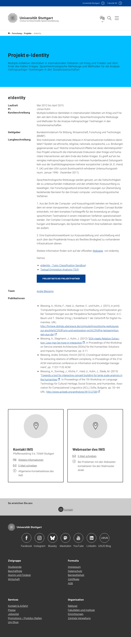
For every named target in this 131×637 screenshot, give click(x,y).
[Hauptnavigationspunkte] (116, 18)
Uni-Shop (13, 622)
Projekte (27, 33)
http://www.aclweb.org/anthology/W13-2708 (71, 391)
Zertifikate (73, 579)
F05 (112, 3)
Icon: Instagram (39, 538)
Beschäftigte (15, 571)
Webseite (98, 250)
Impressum (74, 566)
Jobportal (13, 614)
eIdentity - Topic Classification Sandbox (62, 265)
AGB (70, 583)
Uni (91, 3)
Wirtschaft (14, 579)
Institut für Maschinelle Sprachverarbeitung (9, 33)
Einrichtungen (75, 614)
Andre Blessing (45, 291)
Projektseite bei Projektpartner (61, 278)
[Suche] (109, 18)
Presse (11, 610)
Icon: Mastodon (65, 538)
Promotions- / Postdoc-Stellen (25, 618)
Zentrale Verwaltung (79, 618)
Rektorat (72, 605)
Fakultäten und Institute (81, 610)
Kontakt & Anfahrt (18, 605)
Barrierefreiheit (76, 575)
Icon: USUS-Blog (104, 538)
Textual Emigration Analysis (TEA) (59, 269)
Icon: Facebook (26, 538)
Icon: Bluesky (52, 538)
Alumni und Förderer (19, 575)
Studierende (14, 566)
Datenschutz (75, 571)
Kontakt (68, 509)
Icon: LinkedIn (91, 538)
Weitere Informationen (30, 459)
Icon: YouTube (78, 538)
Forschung (17, 33)
